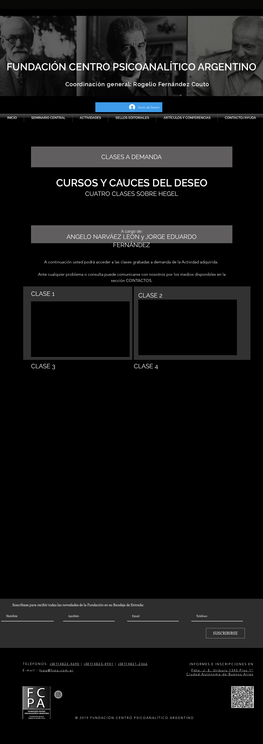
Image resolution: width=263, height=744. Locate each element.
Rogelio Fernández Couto (170, 84)
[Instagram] (58, 695)
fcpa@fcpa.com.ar (56, 670)
